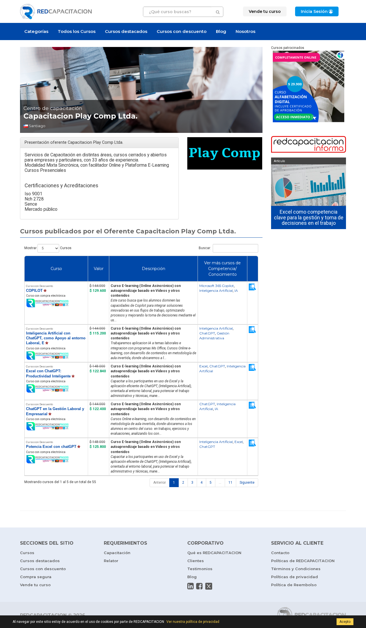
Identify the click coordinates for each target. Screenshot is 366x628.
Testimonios (199, 568)
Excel (203, 366)
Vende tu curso (35, 584)
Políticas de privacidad (294, 576)
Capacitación (117, 552)
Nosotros (245, 31)
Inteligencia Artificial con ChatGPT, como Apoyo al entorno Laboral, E (55, 338)
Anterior (159, 483)
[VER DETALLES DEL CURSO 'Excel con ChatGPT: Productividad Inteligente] (252, 367)
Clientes (195, 560)
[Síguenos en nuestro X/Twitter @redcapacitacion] (208, 586)
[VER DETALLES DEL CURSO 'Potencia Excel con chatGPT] (252, 443)
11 (230, 483)
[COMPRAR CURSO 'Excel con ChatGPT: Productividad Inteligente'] (56, 389)
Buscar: (205, 248)
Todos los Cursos (77, 31)
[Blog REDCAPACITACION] (308, 145)
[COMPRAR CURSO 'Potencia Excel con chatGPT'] (56, 459)
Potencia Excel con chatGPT (51, 446)
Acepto (345, 622)
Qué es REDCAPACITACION (214, 552)
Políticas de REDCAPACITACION (303, 560)
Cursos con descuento (181, 31)
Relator (111, 560)
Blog (221, 31)
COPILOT (34, 290)
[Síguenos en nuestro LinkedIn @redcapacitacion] (190, 586)
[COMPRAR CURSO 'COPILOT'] (56, 303)
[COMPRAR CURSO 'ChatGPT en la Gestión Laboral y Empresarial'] (56, 427)
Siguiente (247, 483)
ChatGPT (207, 333)
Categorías (36, 31)
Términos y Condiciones (296, 568)
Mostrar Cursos (47, 248)
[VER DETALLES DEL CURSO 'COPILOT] (252, 287)
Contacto (280, 552)
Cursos (27, 552)
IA (236, 290)
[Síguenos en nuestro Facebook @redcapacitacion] (199, 586)
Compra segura (35, 576)
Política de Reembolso (294, 584)
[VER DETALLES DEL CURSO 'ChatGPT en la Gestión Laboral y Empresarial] (252, 405)
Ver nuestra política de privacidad (192, 622)
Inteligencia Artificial (216, 290)
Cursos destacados (126, 31)
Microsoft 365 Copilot (216, 286)
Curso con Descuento (39, 286)
